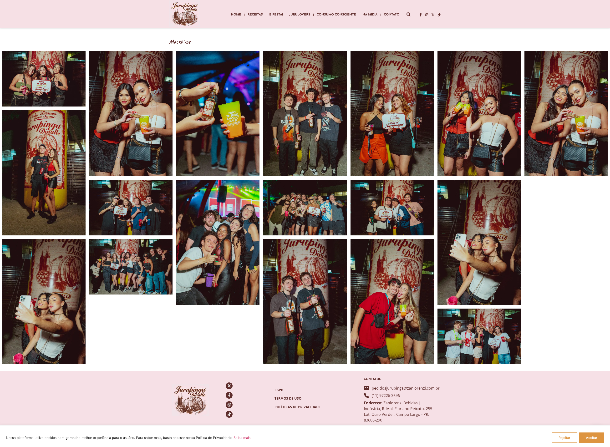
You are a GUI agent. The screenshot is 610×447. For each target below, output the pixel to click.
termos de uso (287, 398)
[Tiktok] (439, 14)
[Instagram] (426, 14)
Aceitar (591, 438)
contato (391, 14)
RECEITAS (255, 14)
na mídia (369, 14)
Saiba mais (242, 438)
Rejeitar (564, 438)
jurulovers (299, 14)
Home (236, 14)
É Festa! (276, 14)
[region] (305, 436)
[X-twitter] (433, 14)
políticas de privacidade (297, 407)
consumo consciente (336, 14)
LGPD (278, 390)
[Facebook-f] (420, 14)
